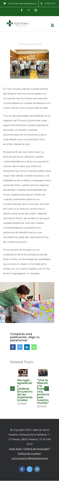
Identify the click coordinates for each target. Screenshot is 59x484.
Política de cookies (29, 453)
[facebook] (22, 469)
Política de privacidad (36, 448)
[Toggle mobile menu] (52, 25)
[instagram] (37, 469)
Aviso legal (15, 448)
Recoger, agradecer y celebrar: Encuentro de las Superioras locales (25, 390)
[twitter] (30, 469)
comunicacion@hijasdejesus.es (29, 458)
